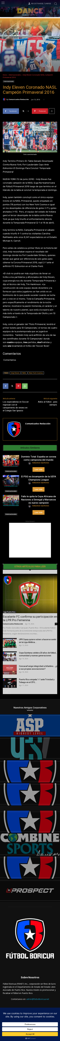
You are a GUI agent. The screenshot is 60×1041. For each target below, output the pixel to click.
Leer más (38, 469)
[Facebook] (5, 386)
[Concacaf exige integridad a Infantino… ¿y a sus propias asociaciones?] (10, 669)
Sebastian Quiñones (40, 463)
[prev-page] (4, 692)
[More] (52, 111)
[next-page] (9, 692)
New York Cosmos (36, 373)
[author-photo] (30, 462)
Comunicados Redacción (19, 99)
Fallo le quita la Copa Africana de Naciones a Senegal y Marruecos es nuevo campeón (38, 499)
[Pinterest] (18, 386)
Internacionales (15, 75)
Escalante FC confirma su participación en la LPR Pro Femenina (30, 618)
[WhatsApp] (25, 386)
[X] (12, 386)
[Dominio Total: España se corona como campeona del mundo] (11, 460)
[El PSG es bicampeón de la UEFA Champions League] (11, 480)
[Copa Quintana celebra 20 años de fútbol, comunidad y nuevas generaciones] (10, 656)
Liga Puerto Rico (9, 612)
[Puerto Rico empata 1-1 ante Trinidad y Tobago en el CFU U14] (10, 683)
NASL (24, 373)
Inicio (5, 75)
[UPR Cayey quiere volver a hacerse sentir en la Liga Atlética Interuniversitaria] (10, 643)
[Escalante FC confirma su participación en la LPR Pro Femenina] (30, 593)
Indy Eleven (15, 373)
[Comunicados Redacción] (4, 99)
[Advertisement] (30, 540)
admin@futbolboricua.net (37, 999)
